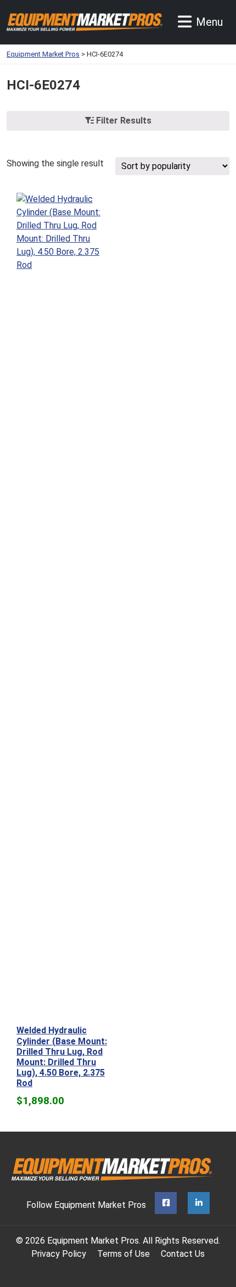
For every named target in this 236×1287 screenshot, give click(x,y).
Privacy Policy (58, 1254)
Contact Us (183, 1254)
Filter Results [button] (122, 120)
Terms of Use (123, 1254)
